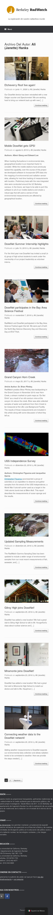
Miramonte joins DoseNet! (19, 671)
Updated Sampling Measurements (24, 541)
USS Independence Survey (20, 461)
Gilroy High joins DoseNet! (19, 607)
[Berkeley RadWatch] (26, 10)
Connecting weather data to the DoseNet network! (22, 736)
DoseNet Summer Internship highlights (26, 244)
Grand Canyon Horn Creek (20, 377)
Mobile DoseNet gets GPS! (20, 145)
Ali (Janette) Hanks (20, 46)
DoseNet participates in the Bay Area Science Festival (26, 309)
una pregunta (18, 879)
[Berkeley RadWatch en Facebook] (7, 896)
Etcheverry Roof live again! (20, 85)
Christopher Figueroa (13, 479)
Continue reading (41, 105)
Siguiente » (17, 780)
